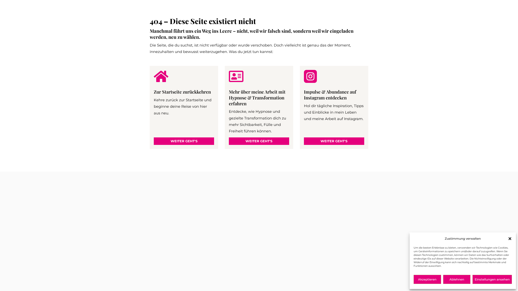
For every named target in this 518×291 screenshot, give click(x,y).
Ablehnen (456, 279)
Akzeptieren (427, 279)
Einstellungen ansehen (492, 279)
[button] (510, 239)
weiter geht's (184, 141)
